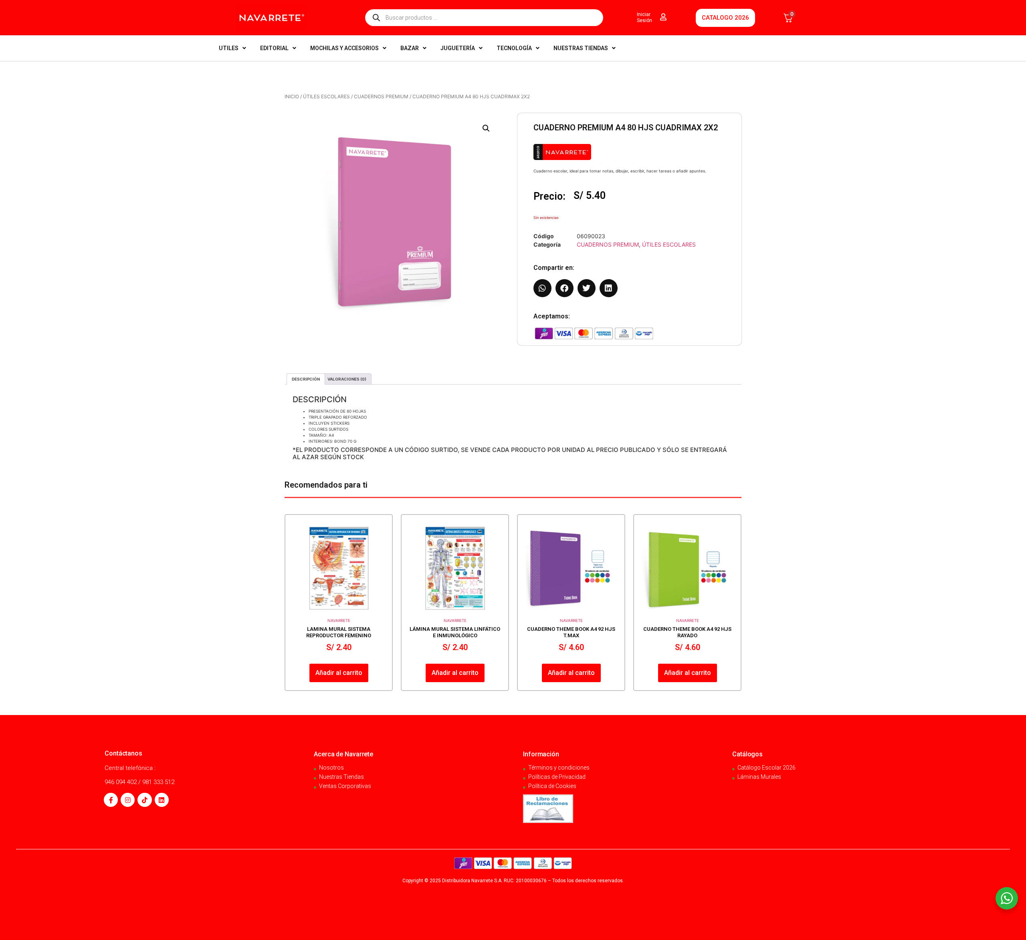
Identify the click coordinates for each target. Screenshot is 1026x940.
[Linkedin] (162, 800)
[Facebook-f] (111, 800)
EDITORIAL (274, 48)
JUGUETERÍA (457, 48)
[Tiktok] (144, 800)
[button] (486, 128)
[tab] (306, 379)
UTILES (228, 48)
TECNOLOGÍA (514, 48)
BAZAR (409, 48)
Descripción (306, 379)
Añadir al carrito (338, 673)
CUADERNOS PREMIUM (381, 96)
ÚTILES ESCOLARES (326, 96)
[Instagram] (128, 800)
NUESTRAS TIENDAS (580, 48)
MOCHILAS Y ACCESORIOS (344, 48)
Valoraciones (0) (346, 379)
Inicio (292, 96)
